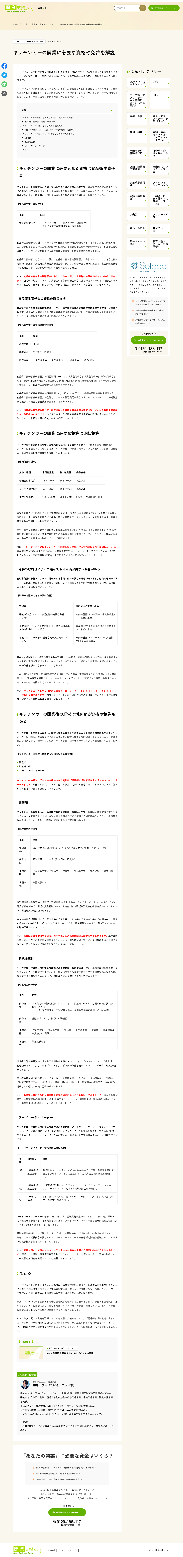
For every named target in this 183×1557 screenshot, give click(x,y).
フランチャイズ (160, 216)
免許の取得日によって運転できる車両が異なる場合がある (51, 129)
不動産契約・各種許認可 (137, 152)
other (156, 95)
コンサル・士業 (160, 229)
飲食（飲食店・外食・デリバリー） (39, 24)
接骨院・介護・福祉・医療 (160, 153)
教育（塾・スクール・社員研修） (160, 243)
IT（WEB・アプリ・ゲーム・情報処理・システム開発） (137, 100)
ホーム (16, 24)
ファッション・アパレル (160, 184)
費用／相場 (136, 132)
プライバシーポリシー (67, 1550)
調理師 (28, 137)
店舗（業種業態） (137, 197)
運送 (155, 81)
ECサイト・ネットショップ (138, 83)
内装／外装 (136, 116)
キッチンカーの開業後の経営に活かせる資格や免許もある (49, 133)
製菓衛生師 (30, 141)
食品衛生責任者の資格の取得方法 (40, 121)
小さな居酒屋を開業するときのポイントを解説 (70, 1353)
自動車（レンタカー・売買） (160, 169)
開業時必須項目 (137, 184)
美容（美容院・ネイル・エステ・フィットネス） (160, 136)
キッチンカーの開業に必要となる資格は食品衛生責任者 (48, 117)
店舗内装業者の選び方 (137, 168)
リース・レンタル (137, 242)
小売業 (133, 214)
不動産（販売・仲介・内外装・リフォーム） (160, 199)
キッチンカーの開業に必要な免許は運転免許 (43, 125)
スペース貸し (137, 228)
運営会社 (51, 1550)
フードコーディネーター (36, 145)
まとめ (26, 149)
